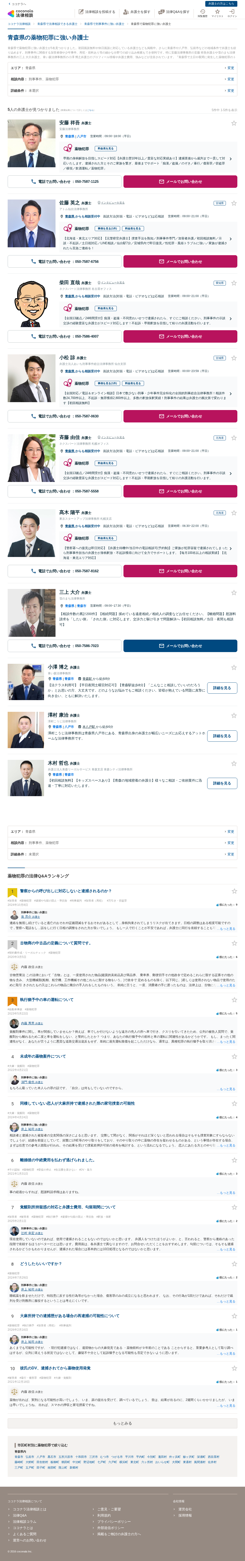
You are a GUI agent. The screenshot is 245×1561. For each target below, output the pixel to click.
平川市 (129, 1456)
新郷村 (74, 1467)
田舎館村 (42, 1462)
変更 (231, 68)
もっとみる (122, 1423)
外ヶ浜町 (175, 1456)
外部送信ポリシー (110, 1528)
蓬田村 (162, 1456)
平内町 (140, 1456)
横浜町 (123, 1462)
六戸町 (112, 1462)
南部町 (52, 1467)
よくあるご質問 (24, 1534)
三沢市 (93, 1456)
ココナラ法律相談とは (29, 1509)
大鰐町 (30, 1462)
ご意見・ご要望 (109, 1509)
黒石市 (52, 1456)
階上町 (63, 1467)
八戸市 (81, 136)
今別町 (151, 1456)
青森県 (69, 136)
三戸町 (19, 1467)
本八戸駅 (89, 727)
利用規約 (104, 1515)
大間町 (176, 1462)
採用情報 (185, 1515)
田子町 (41, 1467)
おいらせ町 (162, 1462)
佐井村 (212, 1462)
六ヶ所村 (147, 1462)
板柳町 (54, 1462)
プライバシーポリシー (114, 1521)
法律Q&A (20, 1515)
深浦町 (201, 1456)
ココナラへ (19, 4)
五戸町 (30, 1467)
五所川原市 (66, 1456)
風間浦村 (200, 1462)
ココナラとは (23, 1528)
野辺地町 (89, 1462)
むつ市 (104, 1456)
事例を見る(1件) (107, 228)
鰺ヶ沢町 (189, 1456)
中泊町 (76, 1462)
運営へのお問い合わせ (29, 1540)
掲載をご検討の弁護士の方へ (119, 1534)
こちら (90, 110)
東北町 (134, 1462)
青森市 (81, 606)
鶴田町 (65, 1462)
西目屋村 (213, 1456)
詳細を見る (222, 688)
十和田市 (81, 1456)
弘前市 (30, 1456)
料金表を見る (106, 148)
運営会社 (185, 1509)
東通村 (187, 1462)
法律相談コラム (24, 1521)
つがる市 (117, 1456)
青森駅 (88, 679)
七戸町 (101, 1462)
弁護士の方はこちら (221, 3)
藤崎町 (19, 1462)
